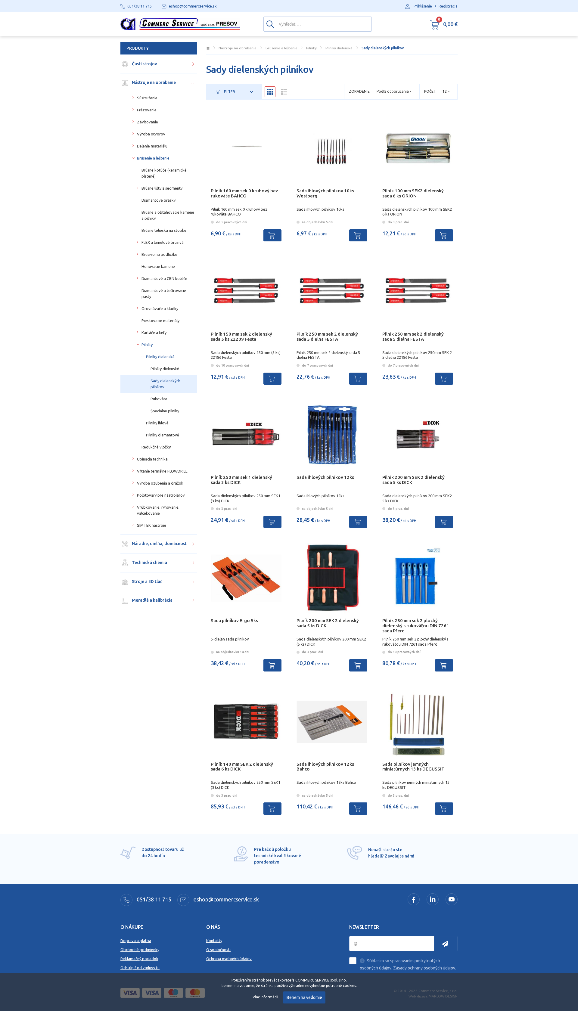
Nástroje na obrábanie (153, 82)
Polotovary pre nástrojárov (161, 495)
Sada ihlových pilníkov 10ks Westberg (325, 193)
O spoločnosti (218, 949)
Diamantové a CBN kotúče (164, 278)
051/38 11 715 (153, 899)
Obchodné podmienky (139, 949)
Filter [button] (229, 92)
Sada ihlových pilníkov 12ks (325, 477)
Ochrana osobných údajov (229, 959)
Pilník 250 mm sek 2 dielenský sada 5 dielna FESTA (327, 336)
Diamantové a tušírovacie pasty (163, 293)
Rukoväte (159, 399)
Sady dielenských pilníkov (165, 384)
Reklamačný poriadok (139, 959)
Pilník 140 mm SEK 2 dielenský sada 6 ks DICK (242, 766)
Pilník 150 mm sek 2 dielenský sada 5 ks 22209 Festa (241, 336)
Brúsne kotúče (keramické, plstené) (164, 173)
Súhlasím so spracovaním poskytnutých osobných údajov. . (408, 964)
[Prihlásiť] (446, 943)
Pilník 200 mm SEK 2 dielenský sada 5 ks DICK (413, 480)
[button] (444, 24)
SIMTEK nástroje (151, 525)
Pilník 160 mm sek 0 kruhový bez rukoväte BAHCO (244, 193)
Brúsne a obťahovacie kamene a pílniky (167, 215)
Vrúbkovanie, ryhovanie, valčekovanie (158, 510)
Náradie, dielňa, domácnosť (159, 543)
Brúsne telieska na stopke (163, 230)
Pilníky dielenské (160, 357)
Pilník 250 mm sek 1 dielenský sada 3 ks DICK (241, 480)
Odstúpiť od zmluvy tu (140, 968)
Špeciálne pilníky (165, 411)
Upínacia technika (152, 459)
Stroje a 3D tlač (146, 581)
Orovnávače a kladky (159, 308)
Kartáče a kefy (153, 332)
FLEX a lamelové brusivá (162, 242)
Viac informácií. (266, 997)
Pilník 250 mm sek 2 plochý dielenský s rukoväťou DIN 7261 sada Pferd (415, 625)
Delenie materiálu (152, 146)
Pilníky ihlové (157, 423)
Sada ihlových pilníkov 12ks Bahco (325, 766)
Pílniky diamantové (162, 435)
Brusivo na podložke (159, 254)
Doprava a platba (135, 940)
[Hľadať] (270, 23)
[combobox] (446, 91)
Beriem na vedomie (304, 997)
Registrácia (448, 6)
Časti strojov (144, 63)
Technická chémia (149, 562)
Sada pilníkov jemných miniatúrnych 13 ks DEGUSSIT (413, 766)
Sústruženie (147, 98)
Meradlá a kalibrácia (151, 600)
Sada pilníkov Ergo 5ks (234, 620)
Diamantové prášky (158, 200)
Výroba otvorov (151, 134)
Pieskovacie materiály (160, 320)
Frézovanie (147, 110)
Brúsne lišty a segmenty (161, 188)
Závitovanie (147, 122)
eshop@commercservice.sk (225, 899)
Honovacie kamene (158, 266)
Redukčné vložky (156, 447)
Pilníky (147, 345)
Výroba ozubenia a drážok (160, 483)
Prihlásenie (423, 6)
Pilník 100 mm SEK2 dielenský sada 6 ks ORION (413, 193)
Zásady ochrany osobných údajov (424, 968)
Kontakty (214, 940)
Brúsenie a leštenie (153, 158)
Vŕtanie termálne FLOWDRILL (162, 471)
